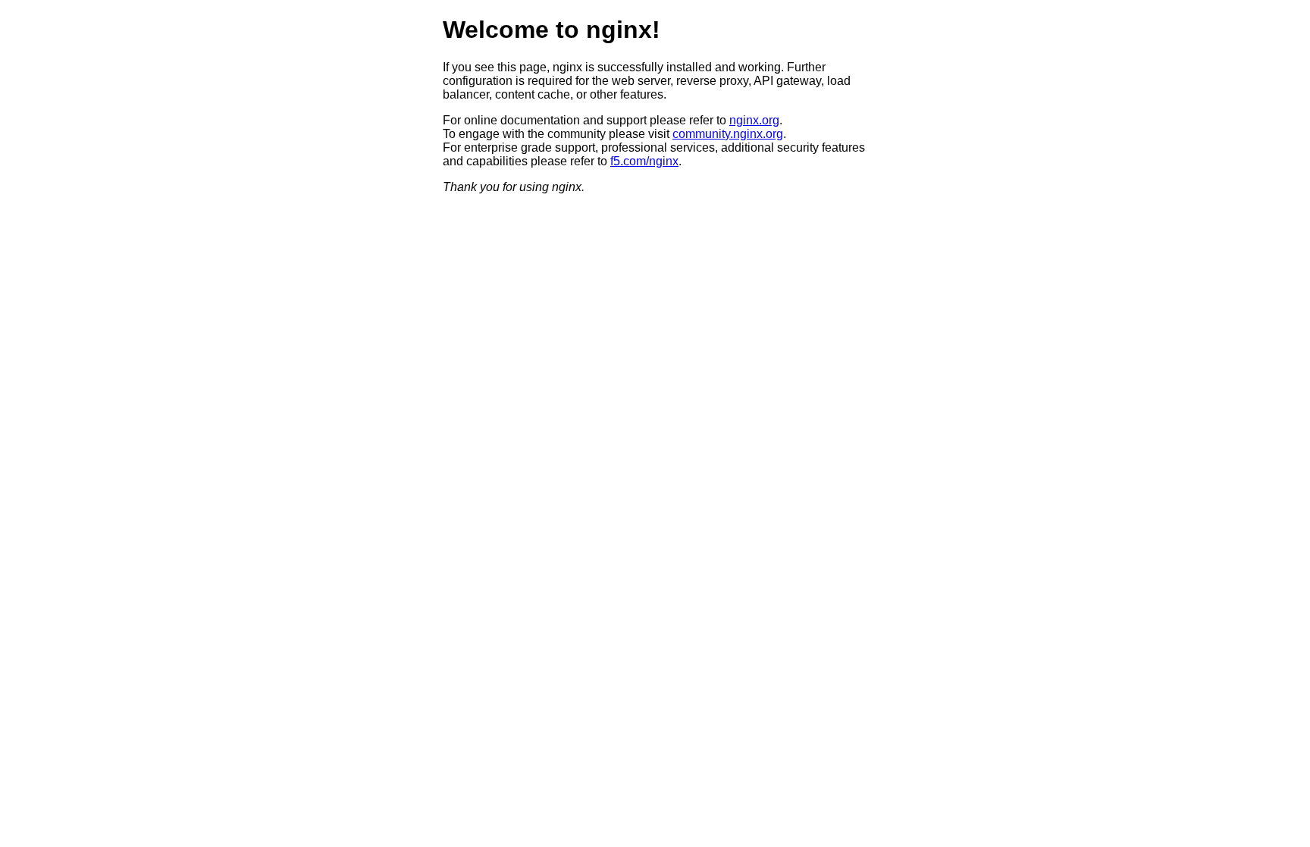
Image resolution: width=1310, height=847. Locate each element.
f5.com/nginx (644, 161)
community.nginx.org (727, 133)
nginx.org (754, 120)
